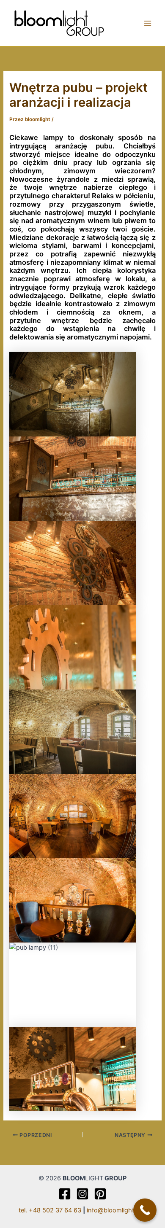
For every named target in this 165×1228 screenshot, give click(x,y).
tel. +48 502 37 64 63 (50, 1210)
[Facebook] (64, 1194)
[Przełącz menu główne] (148, 23)
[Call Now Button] (145, 1210)
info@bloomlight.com (116, 1210)
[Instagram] (82, 1194)
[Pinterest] (100, 1194)
